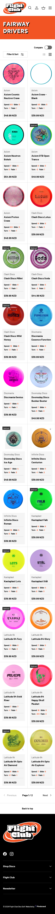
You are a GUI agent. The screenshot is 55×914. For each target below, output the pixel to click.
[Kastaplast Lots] (13, 560)
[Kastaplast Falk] (41, 499)
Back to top (27, 808)
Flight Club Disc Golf (17, 906)
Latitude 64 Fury (13, 638)
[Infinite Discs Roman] (13, 499)
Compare (38, 47)
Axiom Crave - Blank (39, 96)
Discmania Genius (13, 397)
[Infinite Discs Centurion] (41, 438)
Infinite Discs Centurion (38, 460)
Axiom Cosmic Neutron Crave (12, 96)
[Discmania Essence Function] (41, 315)
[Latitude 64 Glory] (41, 618)
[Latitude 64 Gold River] (13, 676)
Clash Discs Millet (13, 278)
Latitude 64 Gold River (13, 698)
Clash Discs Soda (40, 278)
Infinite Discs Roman (11, 521)
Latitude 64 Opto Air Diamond (13, 763)
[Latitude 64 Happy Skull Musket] (41, 676)
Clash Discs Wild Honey (13, 337)
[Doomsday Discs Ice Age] (13, 438)
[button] (43, 8)
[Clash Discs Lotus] (41, 196)
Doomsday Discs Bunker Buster (40, 399)
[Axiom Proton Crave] (13, 196)
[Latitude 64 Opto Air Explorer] (41, 741)
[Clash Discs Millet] (13, 257)
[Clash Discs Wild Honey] (13, 315)
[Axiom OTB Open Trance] (41, 135)
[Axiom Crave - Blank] (41, 74)
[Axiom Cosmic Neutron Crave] (13, 74)
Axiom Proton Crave (11, 218)
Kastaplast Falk (39, 519)
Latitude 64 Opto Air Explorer (40, 763)
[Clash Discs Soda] (41, 257)
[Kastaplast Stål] (41, 560)
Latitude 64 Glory (40, 638)
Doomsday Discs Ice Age (13, 460)
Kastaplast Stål (39, 581)
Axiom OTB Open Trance (40, 157)
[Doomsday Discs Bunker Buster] (41, 376)
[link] (11, 795)
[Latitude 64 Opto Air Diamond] (13, 741)
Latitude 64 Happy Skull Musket (37, 700)
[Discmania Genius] (13, 376)
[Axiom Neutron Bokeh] (13, 135)
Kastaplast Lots (12, 581)
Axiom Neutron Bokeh (12, 157)
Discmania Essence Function (41, 337)
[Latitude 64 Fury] (13, 618)
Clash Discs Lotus (41, 216)
